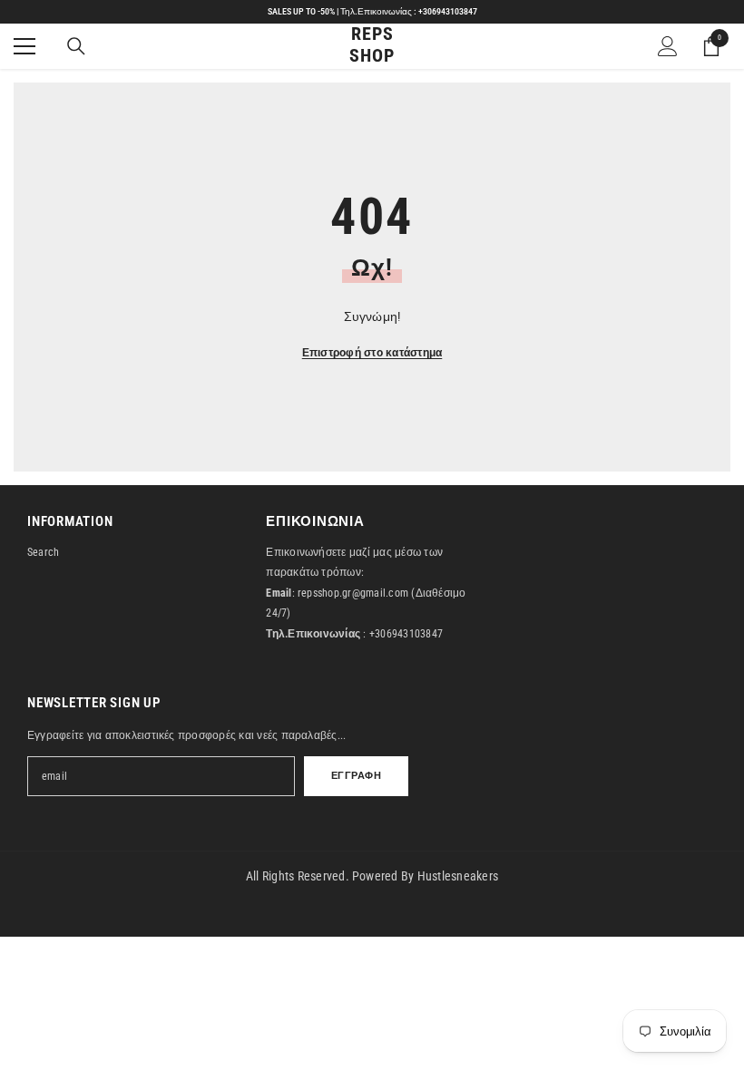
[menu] (24, 46)
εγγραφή (356, 776)
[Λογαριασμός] (668, 46)
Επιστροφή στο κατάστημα (372, 352)
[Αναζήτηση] (76, 46)
